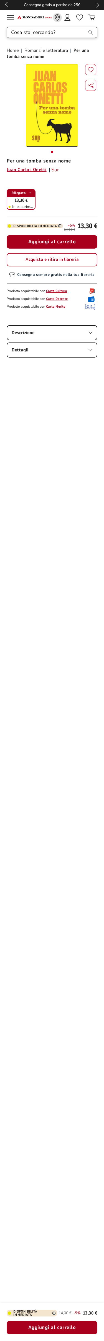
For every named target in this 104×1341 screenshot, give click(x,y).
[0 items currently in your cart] (91, 17)
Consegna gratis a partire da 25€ (52, 5)
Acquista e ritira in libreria (52, 259)
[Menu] (12, 17)
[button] (90, 85)
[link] (57, 17)
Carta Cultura (56, 291)
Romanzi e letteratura (46, 50)
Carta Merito (55, 306)
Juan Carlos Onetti (27, 170)
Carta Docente (57, 299)
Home (13, 50)
